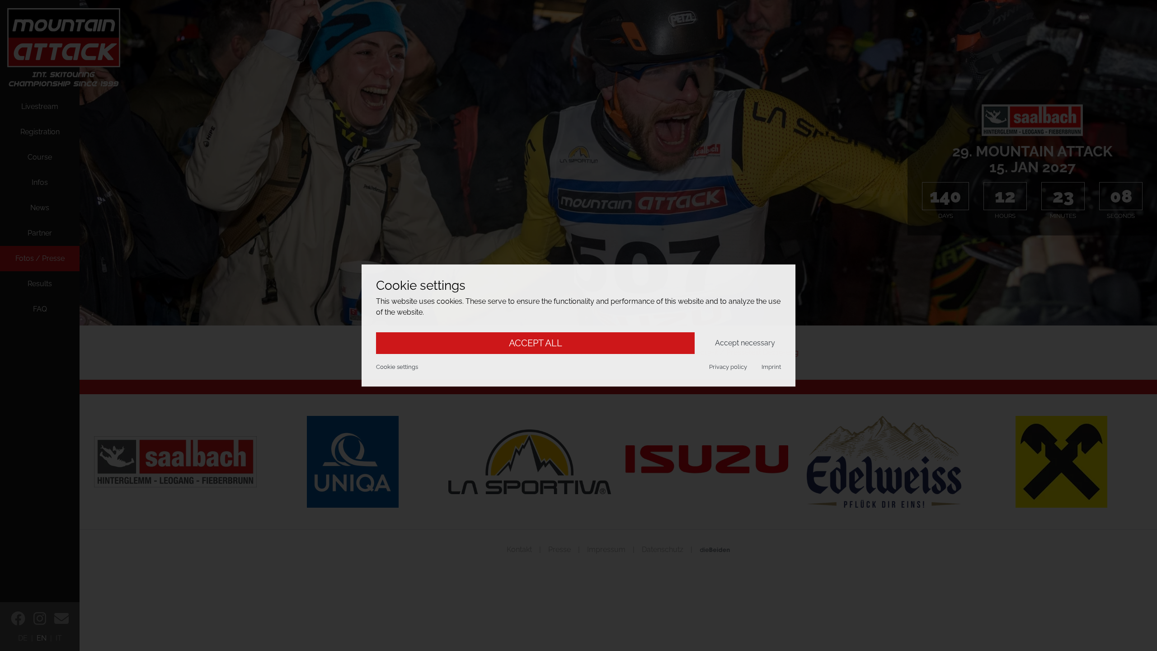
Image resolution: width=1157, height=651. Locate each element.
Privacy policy (728, 366)
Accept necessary (745, 343)
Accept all (535, 343)
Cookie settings (397, 366)
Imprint (771, 366)
